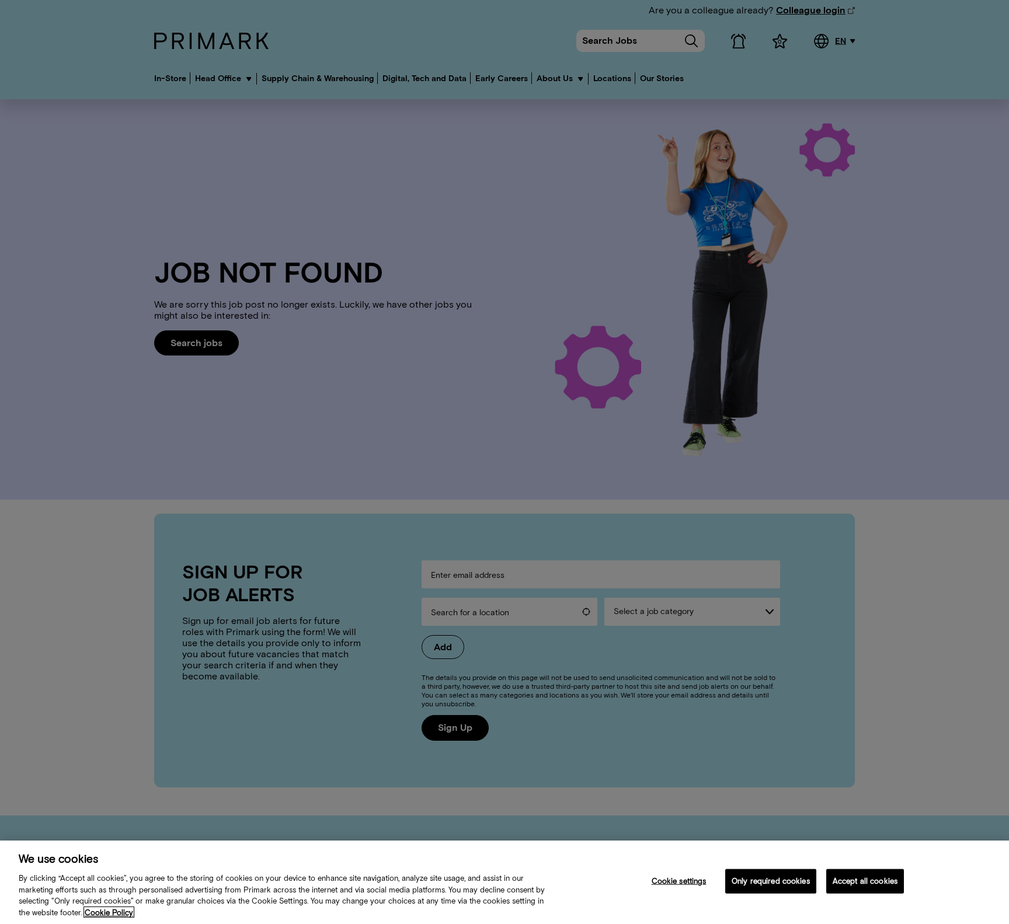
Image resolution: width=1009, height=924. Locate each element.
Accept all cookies (865, 881)
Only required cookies (771, 881)
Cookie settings (679, 881)
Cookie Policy (109, 912)
